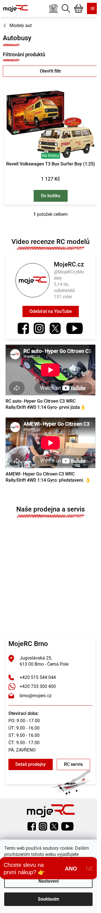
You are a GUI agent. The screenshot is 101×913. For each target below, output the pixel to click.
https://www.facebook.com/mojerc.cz (23, 328)
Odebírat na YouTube (50, 311)
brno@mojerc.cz (36, 695)
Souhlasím (48, 899)
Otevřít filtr (50, 71)
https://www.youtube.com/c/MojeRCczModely (74, 328)
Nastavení (48, 881)
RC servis (73, 764)
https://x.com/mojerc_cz (55, 328)
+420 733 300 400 (38, 686)
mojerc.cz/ (39, 328)
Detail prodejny (30, 764)
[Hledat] (66, 8)
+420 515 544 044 (38, 677)
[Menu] (92, 8)
